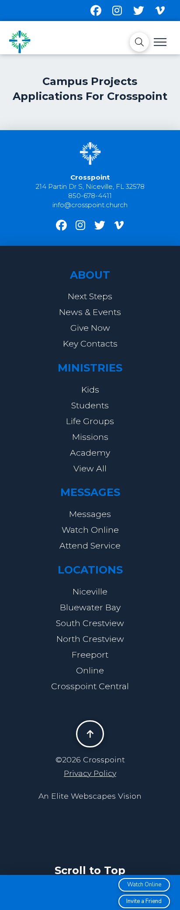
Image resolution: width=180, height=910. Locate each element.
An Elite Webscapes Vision (90, 795)
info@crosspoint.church (90, 205)
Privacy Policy (90, 773)
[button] (139, 42)
